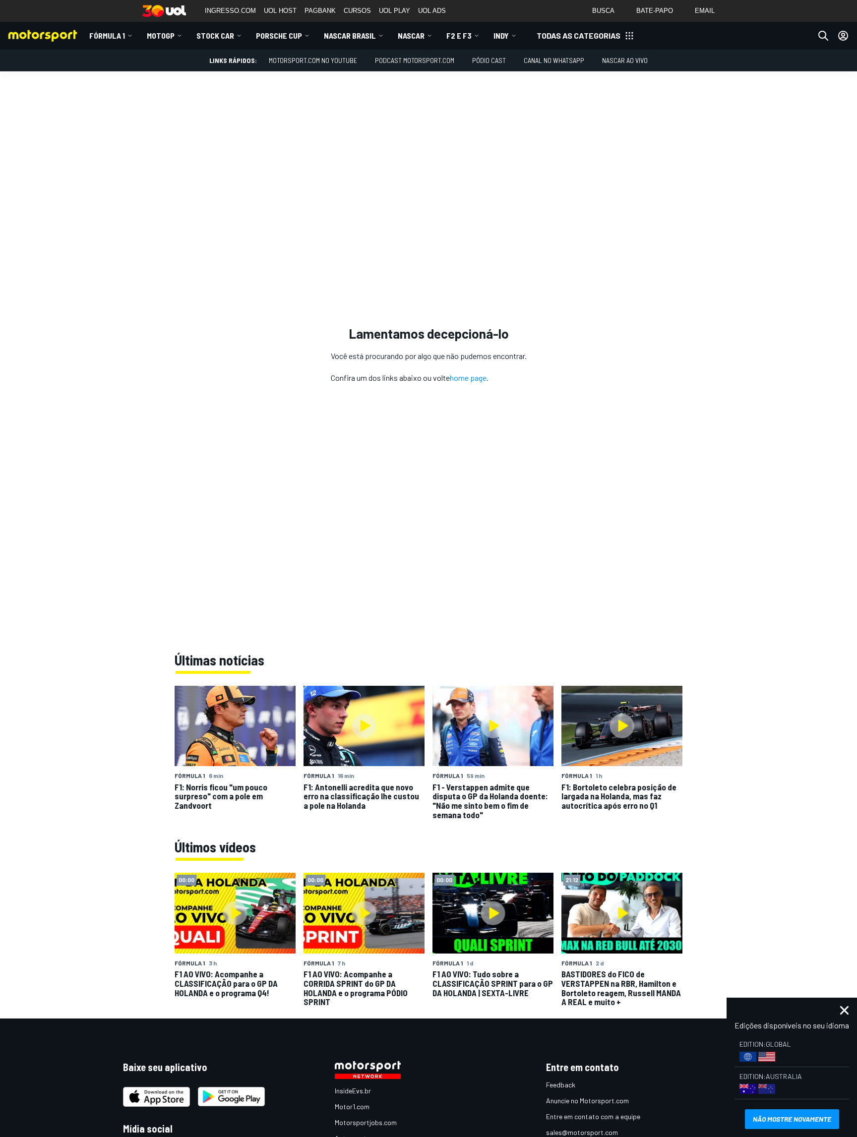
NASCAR (411, 35)
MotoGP (161, 35)
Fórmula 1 (107, 35)
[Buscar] (823, 36)
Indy (501, 35)
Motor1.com (352, 1106)
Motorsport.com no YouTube (313, 60)
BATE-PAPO (654, 10)
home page (468, 377)
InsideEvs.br (353, 1090)
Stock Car (215, 35)
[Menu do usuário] (843, 36)
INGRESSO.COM (230, 10)
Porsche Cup (279, 35)
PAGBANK (320, 10)
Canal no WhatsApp (554, 60)
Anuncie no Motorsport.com (587, 1100)
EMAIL (705, 10)
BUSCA (603, 10)
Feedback (560, 1084)
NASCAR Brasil (350, 35)
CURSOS (357, 10)
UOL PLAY (394, 10)
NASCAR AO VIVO (625, 60)
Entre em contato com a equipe (593, 1116)
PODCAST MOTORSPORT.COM (414, 60)
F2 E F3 (459, 35)
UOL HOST (280, 10)
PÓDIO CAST (489, 60)
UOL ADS (432, 10)
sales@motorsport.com (582, 1132)
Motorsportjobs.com (366, 1122)
